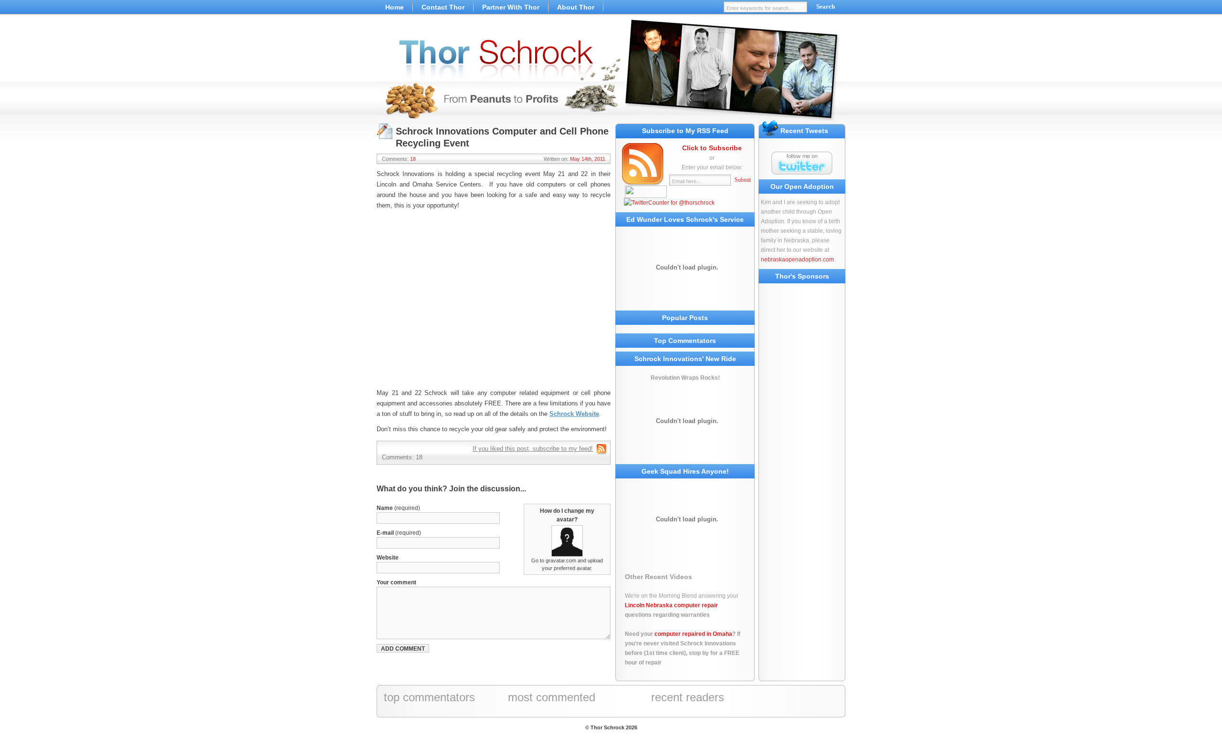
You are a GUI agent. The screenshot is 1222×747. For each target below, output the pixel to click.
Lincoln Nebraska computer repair (671, 605)
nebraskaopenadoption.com (797, 259)
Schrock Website (574, 413)
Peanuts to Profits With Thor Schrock (611, 72)
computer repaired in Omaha (693, 634)
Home (394, 7)
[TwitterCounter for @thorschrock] (669, 202)
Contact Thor (442, 7)
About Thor (575, 7)
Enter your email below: (712, 167)
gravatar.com (561, 560)
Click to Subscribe (712, 148)
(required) (398, 508)
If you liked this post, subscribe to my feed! (533, 448)
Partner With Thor (510, 7)
